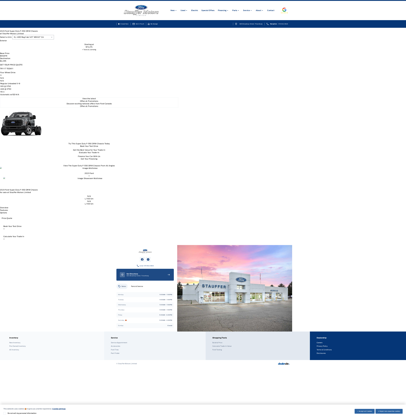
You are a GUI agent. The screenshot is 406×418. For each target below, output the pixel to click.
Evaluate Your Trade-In (89, 153)
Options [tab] (3, 213)
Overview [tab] (4, 208)
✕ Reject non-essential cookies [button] (389, 411)
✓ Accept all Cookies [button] (364, 411)
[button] (153, 24)
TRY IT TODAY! (6, 69)
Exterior (3, 41)
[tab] (89, 40)
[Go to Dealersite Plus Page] (284, 364)
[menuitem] (174, 10)
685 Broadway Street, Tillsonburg (250, 24)
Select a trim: (6, 37)
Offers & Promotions (89, 106)
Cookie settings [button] (59, 409)
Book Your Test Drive (89, 146)
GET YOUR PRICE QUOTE (11, 65)
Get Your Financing (89, 159)
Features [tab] (4, 210)
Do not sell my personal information (22, 413)
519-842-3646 (283, 24)
